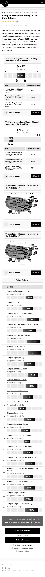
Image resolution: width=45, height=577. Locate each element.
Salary (4, 12)
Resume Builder (29, 570)
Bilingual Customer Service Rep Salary (21, 457)
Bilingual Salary (13, 302)
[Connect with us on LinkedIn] (9, 568)
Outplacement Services (8, 573)
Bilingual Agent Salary (15, 357)
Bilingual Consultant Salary (17, 424)
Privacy (19, 570)
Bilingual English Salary (16, 492)
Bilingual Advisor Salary (16, 346)
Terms (14, 570)
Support (9, 570)
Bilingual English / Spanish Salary (19, 504)
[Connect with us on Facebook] (2, 568)
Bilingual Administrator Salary (18, 335)
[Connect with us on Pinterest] (5, 568)
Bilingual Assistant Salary (17, 369)
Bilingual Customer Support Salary (20, 481)
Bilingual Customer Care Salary (19, 435)
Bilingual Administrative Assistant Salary (22, 324)
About (4, 570)
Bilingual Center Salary (15, 413)
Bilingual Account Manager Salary (20, 313)
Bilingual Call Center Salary (17, 391)
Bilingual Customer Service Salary (20, 446)
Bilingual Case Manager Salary (18, 402)
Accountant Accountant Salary (18, 291)
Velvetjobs (5, 4)
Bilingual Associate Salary (17, 380)
